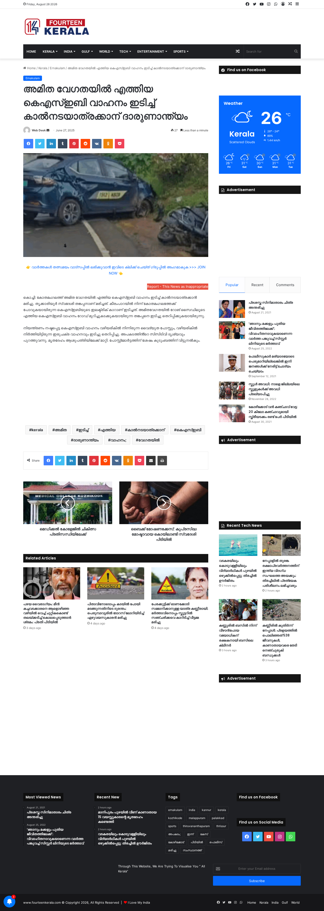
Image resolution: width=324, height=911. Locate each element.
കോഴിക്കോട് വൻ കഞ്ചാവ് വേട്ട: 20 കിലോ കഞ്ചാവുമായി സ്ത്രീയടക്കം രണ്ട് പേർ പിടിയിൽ (273, 411)
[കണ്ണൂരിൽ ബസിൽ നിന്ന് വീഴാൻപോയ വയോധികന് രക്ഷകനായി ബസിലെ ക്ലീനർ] (238, 610)
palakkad (218, 818)
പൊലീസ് (215, 842)
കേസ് (204, 834)
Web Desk (39, 130)
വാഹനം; (118, 440)
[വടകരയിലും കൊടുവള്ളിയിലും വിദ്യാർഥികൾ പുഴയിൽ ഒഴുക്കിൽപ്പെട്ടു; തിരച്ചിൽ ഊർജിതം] (238, 545)
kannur (206, 810)
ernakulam (175, 810)
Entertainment (150, 51)
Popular (232, 285)
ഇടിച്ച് (83, 429)
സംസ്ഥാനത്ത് (192, 850)
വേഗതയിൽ (149, 440)
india (192, 810)
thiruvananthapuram (196, 826)
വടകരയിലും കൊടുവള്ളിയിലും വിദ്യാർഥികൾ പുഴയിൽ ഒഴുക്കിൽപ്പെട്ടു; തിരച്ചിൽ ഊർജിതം (238, 570)
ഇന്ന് (190, 834)
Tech (123, 51)
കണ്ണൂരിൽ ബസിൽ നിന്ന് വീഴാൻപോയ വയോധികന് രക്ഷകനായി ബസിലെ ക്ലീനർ (238, 635)
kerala (37, 429)
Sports (179, 51)
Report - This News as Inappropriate (177, 286)
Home (31, 51)
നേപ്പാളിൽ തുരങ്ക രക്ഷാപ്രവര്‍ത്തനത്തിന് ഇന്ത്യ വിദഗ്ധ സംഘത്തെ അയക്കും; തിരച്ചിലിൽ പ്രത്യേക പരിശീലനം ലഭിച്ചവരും (280, 573)
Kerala (49, 51)
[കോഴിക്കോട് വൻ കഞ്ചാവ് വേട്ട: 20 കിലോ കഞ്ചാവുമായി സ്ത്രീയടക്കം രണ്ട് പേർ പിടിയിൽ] (232, 413)
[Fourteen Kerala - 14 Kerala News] (57, 26)
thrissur (221, 826)
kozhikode (175, 818)
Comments (285, 285)
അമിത (61, 429)
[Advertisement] (115, 384)
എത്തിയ (108, 429)
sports (172, 826)
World (104, 51)
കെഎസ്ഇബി (188, 429)
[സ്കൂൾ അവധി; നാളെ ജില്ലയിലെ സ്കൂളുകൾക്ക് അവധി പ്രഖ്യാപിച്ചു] (232, 390)
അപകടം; (174, 834)
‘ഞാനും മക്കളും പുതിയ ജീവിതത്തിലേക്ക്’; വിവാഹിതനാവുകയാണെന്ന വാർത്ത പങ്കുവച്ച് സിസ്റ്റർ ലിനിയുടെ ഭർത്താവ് (270, 333)
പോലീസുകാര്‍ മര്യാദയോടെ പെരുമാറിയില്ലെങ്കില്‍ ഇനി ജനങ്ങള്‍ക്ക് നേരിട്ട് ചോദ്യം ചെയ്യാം (271, 364)
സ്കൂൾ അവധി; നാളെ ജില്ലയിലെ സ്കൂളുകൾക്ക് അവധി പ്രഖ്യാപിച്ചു (274, 389)
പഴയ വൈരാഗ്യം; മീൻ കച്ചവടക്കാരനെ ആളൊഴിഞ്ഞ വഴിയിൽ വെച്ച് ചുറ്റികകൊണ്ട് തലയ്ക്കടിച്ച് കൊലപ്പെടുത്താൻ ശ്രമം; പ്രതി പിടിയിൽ (47, 613)
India (68, 51)
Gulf (86, 51)
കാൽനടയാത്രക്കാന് (146, 429)
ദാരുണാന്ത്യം (86, 440)
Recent (257, 285)
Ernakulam (57, 68)
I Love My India (139, 902)
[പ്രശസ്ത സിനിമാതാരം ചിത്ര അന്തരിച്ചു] (232, 309)
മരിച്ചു (172, 850)
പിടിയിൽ (197, 842)
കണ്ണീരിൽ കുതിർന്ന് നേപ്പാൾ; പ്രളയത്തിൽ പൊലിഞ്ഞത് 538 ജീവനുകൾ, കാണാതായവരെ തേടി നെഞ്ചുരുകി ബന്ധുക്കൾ (279, 640)
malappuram (197, 818)
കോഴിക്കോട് (176, 842)
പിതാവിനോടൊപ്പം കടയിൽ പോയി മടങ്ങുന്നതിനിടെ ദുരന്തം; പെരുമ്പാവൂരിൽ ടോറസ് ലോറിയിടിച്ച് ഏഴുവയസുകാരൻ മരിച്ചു (115, 611)
